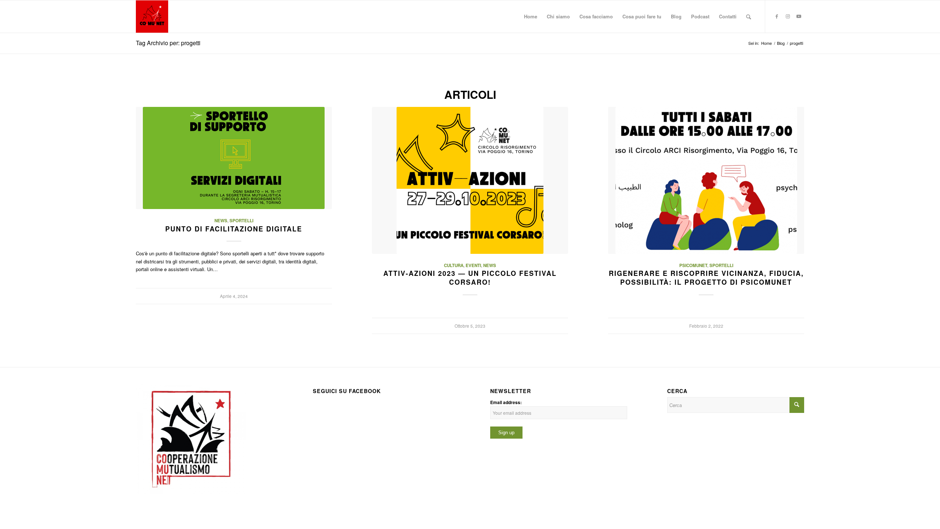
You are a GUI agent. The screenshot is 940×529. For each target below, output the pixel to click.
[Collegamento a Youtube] (798, 16)
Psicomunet (693, 265)
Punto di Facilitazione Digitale (233, 229)
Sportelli (241, 220)
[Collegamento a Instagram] (787, 16)
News (220, 220)
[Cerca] (748, 16)
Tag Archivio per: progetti (168, 43)
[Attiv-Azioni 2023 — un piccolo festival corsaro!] (470, 180)
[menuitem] (530, 16)
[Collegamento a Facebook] (776, 16)
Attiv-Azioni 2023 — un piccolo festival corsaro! (470, 278)
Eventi (473, 265)
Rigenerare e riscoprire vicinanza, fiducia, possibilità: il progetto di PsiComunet (706, 278)
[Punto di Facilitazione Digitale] (234, 158)
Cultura (453, 265)
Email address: (506, 402)
